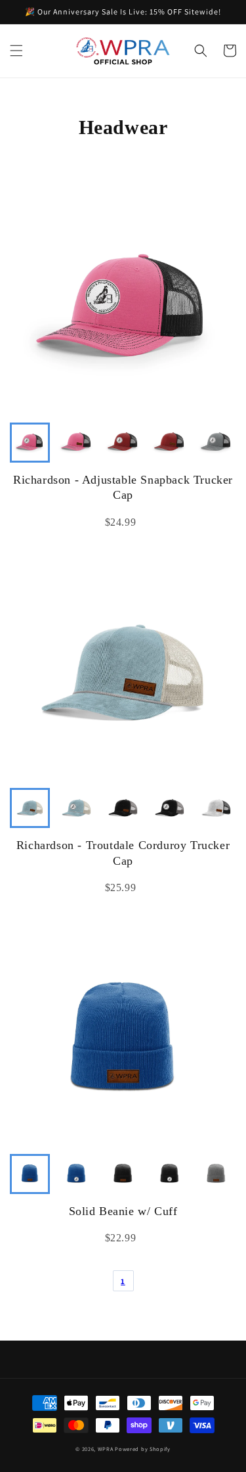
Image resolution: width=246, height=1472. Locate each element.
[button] (16, 50)
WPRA (105, 1448)
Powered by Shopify (143, 1448)
